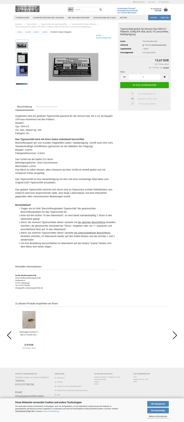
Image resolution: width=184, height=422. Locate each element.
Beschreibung (24, 106)
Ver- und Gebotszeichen (78, 18)
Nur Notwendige (158, 410)
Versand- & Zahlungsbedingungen (69, 386)
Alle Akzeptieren (158, 404)
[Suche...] (100, 9)
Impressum (61, 378)
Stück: (122, 72)
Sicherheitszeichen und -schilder (48, 18)
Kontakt (60, 382)
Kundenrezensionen (46, 106)
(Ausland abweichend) (158, 45)
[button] (139, 2)
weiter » (37, 32)
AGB (58, 395)
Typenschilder (22, 18)
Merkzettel (165, 2)
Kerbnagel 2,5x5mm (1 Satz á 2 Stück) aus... (29, 333)
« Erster (19, 32)
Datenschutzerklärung (50, 411)
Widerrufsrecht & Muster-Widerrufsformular (72, 390)
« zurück (28, 32)
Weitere (123, 18)
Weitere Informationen (158, 416)
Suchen (153, 18)
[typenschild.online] (39, 9)
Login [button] (152, 2)
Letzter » (45, 32)
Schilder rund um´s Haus (104, 18)
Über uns (165, 18)
